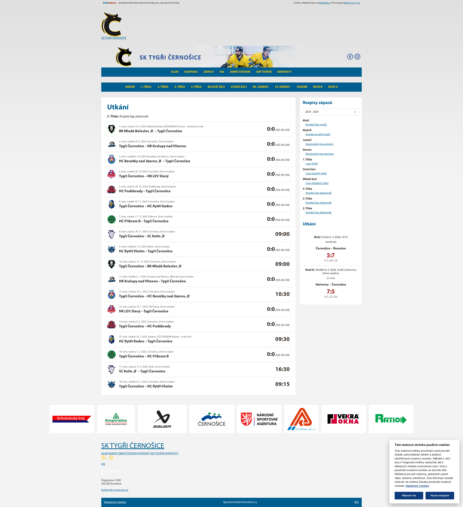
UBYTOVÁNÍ (157, 453)
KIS (222, 72)
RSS (103, 474)
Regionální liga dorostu (320, 154)
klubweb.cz (324, 3)
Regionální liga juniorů (319, 144)
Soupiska (191, 72)
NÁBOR (112, 453)
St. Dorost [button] (283, 87)
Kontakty (284, 72)
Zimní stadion (240, 72)
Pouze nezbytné (440, 495)
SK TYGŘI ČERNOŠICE (113, 38)
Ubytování (264, 72)
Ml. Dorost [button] (261, 87)
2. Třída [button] (163, 87)
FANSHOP (143, 453)
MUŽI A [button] (333, 87)
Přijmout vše (409, 495)
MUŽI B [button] (317, 87)
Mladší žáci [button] (216, 87)
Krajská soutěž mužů (318, 134)
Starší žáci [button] (239, 87)
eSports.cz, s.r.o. (351, 3)
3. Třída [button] (179, 87)
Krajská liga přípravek (319, 193)
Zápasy (208, 72)
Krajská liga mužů (316, 124)
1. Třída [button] (146, 87)
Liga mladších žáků (317, 183)
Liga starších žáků (316, 173)
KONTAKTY (172, 453)
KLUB (104, 453)
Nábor (130, 87)
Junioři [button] (302, 87)
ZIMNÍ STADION (127, 453)
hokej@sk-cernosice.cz (114, 490)
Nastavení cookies (112, 470)
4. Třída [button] (196, 87)
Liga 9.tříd (312, 163)
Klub (174, 72)
